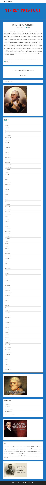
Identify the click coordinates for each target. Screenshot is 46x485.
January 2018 (7, 204)
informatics (5, 451)
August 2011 (7, 354)
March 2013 (7, 307)
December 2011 (8, 344)
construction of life (19, 446)
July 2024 (7, 142)
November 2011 (8, 347)
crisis (23, 446)
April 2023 (7, 152)
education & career (38, 446)
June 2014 (7, 270)
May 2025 (7, 125)
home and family (39, 449)
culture (25, 446)
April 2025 (7, 127)
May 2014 (7, 273)
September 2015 (8, 258)
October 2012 (7, 320)
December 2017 (8, 206)
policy (19, 453)
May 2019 (7, 177)
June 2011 (7, 359)
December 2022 (8, 157)
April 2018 (7, 196)
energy (5, 449)
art (4, 446)
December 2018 (8, 182)
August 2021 (7, 169)
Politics (23, 453)
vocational (6, 457)
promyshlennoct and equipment (29, 453)
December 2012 (8, 315)
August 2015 (7, 260)
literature (20, 451)
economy (28, 446)
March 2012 (7, 337)
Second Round (7, 404)
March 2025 (7, 130)
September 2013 (8, 292)
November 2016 (8, 231)
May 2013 (7, 302)
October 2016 (7, 233)
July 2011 (7, 357)
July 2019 (7, 172)
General (6, 61)
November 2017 (8, 209)
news (33, 451)
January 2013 (7, 312)
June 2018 (7, 191)
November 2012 (8, 317)
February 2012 (7, 339)
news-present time (37, 451)
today (29, 455)
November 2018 (8, 184)
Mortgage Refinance (9, 409)
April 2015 (7, 263)
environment (8, 449)
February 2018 (7, 201)
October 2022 (7, 162)
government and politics (25, 449)
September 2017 (8, 214)
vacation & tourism (37, 455)
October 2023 (7, 150)
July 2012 (7, 327)
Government (15, 449)
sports (10, 455)
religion (41, 453)
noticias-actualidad (9, 453)
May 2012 (7, 332)
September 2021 (8, 167)
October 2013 (7, 290)
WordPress (25, 482)
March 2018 (7, 199)
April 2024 (7, 145)
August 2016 (7, 238)
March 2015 (7, 265)
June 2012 (7, 329)
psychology (38, 453)
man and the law (9, 63)
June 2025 (7, 122)
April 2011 (7, 364)
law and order (16, 451)
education (33, 446)
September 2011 (8, 352)
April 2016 (7, 246)
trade (31, 455)
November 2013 (8, 288)
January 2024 (7, 147)
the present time (18, 455)
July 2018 (7, 189)
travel (33, 455)
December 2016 (8, 228)
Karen (28, 27)
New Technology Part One (10, 414)
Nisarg (33, 482)
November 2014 (8, 268)
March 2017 (7, 223)
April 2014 (7, 275)
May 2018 (7, 194)
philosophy (16, 453)
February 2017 (7, 226)
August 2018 (7, 186)
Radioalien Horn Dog (9, 411)
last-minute (12, 451)
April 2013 (7, 305)
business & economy (13, 446)
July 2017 (7, 216)
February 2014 (7, 280)
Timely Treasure (8, 1)
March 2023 (7, 154)
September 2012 (8, 322)
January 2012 (7, 342)
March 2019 (7, 179)
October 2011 (7, 349)
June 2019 (7, 174)
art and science (7, 446)
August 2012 (7, 325)
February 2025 (7, 132)
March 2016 (7, 248)
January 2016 (7, 251)
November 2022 (8, 159)
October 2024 (7, 140)
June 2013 (7, 300)
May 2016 (7, 243)
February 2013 (7, 310)
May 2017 (7, 219)
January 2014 (7, 283)
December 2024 (8, 135)
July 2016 (7, 241)
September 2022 (8, 164)
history (35, 449)
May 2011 (7, 361)
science (5, 455)
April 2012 (7, 334)
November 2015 (8, 256)
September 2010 (8, 369)
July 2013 (7, 297)
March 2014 (7, 278)
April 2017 (7, 221)
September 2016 (8, 236)
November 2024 (8, 137)
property (35, 453)
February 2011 (7, 366)
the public (23, 455)
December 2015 (8, 253)
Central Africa (7, 406)
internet (8, 451)
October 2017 (7, 211)
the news (13, 455)
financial (12, 449)
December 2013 (8, 285)
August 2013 (7, 295)
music (31, 451)
